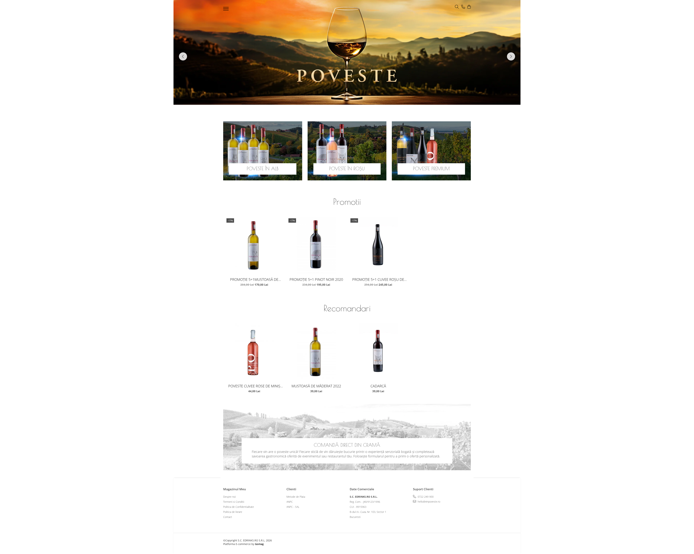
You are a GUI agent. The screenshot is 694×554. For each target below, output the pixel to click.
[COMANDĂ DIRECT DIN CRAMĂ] (347, 437)
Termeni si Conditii (233, 501)
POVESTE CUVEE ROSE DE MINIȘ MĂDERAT (254, 386)
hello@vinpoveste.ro (428, 501)
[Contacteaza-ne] (463, 7)
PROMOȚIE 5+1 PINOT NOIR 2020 (316, 279)
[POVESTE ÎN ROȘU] (347, 150)
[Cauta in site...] (457, 7)
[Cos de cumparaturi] (469, 7)
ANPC (289, 501)
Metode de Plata (295, 496)
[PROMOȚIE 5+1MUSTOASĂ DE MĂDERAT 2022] (254, 246)
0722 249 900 (425, 496)
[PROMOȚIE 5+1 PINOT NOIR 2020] (316, 246)
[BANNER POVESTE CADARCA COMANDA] (347, 52)
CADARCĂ (378, 386)
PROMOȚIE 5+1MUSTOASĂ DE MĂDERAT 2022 (254, 279)
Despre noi (229, 496)
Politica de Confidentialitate (238, 506)
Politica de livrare (232, 512)
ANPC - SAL (292, 506)
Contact (227, 517)
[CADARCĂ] (378, 352)
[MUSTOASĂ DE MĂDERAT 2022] (316, 352)
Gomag (259, 544)
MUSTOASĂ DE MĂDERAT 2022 (316, 386)
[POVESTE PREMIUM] (431, 150)
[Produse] (226, 9)
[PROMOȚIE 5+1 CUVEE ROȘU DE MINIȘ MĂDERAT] (378, 246)
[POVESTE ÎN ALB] (262, 150)
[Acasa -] (341, 8)
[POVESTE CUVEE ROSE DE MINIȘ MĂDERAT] (254, 352)
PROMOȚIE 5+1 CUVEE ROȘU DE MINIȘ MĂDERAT (378, 279)
